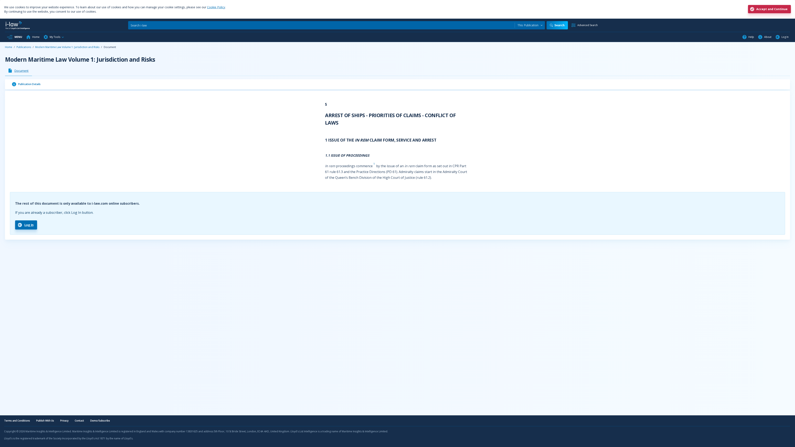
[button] (54, 37)
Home (8, 47)
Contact (79, 420)
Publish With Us (45, 420)
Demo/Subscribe (100, 420)
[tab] (18, 70)
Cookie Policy (216, 7)
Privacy (64, 420)
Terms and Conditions (17, 420)
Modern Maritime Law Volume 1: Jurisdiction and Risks (67, 47)
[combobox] (530, 25)
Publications (24, 47)
